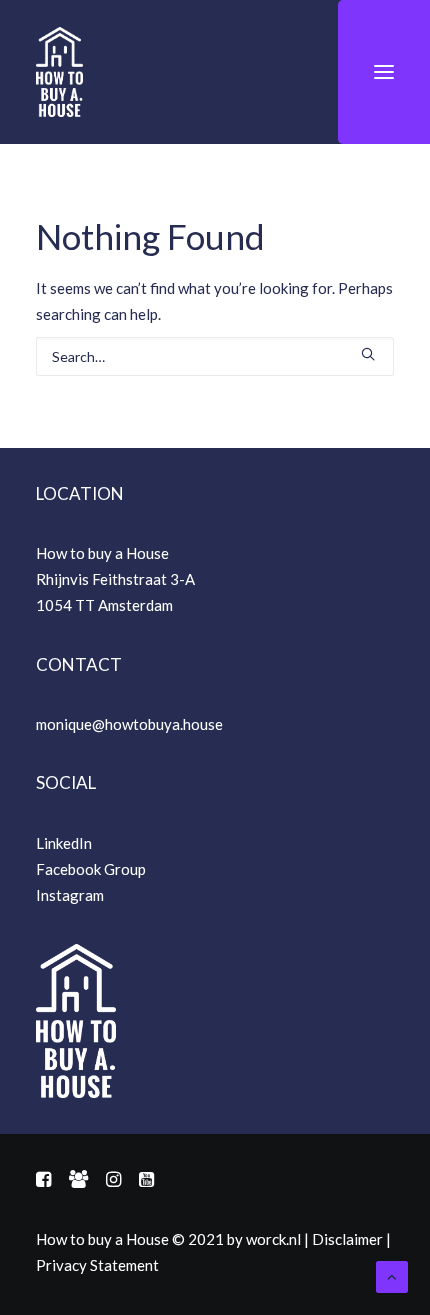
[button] (384, 72)
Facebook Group (91, 869)
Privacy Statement (97, 1265)
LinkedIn (64, 843)
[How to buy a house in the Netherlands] (59, 72)
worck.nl (273, 1239)
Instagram (70, 895)
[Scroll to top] (392, 1275)
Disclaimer (347, 1239)
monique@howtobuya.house (129, 724)
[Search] (215, 356)
